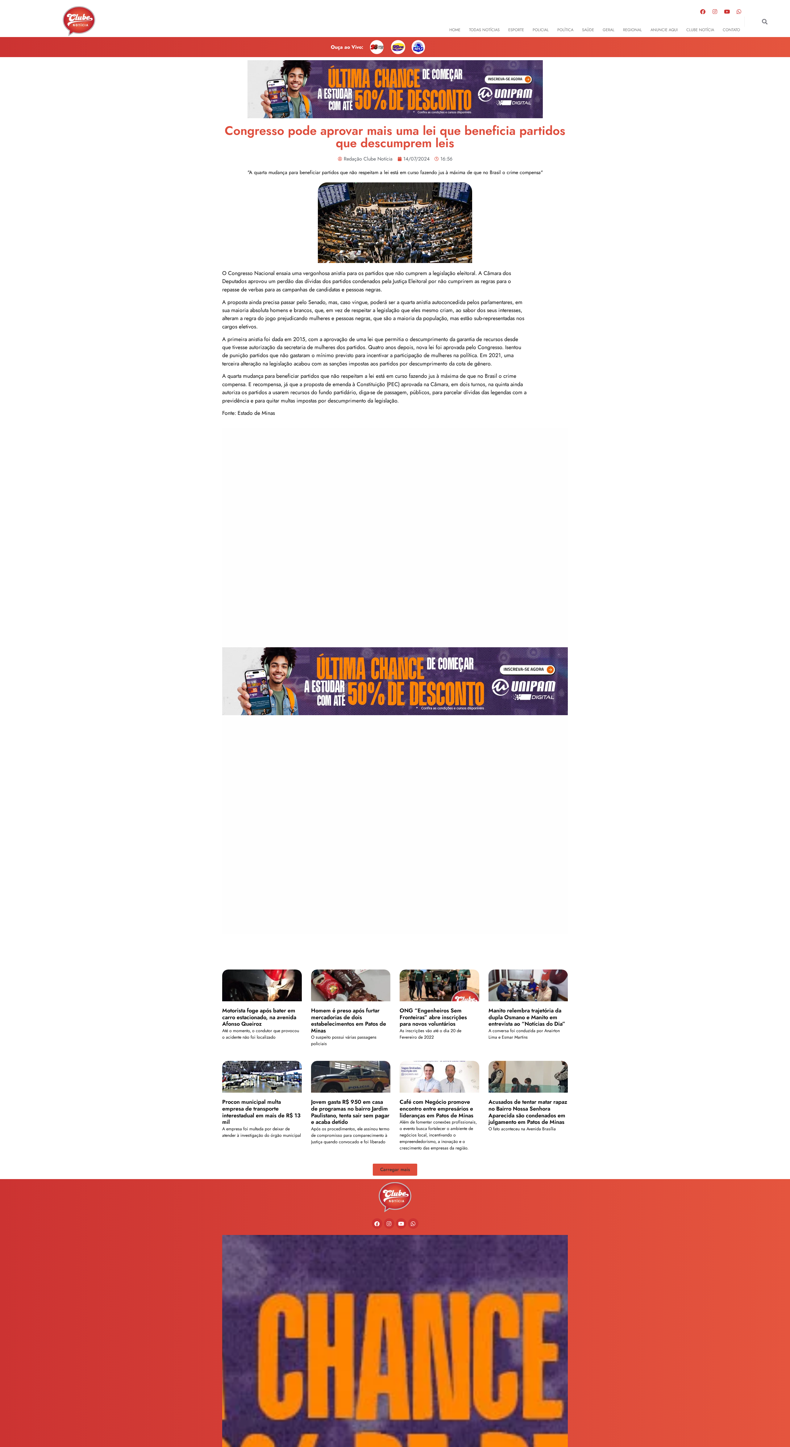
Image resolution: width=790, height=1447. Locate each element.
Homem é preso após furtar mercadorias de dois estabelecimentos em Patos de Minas (348, 1021)
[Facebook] (703, 11)
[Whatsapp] (739, 11)
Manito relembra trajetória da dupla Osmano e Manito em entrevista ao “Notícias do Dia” (527, 1017)
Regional (632, 30)
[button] (764, 22)
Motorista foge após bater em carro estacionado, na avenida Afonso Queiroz (259, 1017)
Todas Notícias (484, 30)
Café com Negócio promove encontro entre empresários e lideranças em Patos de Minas (436, 1108)
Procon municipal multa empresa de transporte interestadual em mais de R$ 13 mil (261, 1112)
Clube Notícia (700, 30)
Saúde (588, 30)
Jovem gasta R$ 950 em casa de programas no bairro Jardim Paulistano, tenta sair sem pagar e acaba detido (350, 1112)
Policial (541, 30)
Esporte (516, 30)
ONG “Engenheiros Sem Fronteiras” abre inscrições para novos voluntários (433, 1017)
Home (454, 30)
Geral (608, 30)
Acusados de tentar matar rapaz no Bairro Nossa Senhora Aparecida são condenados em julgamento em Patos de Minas (528, 1112)
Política (565, 30)
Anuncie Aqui (664, 30)
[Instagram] (715, 11)
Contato (731, 30)
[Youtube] (727, 11)
